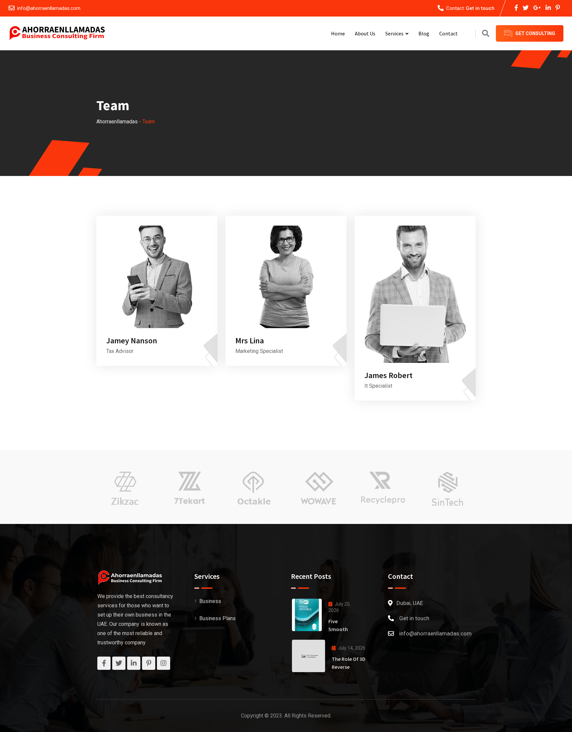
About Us (365, 33)
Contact (448, 33)
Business (210, 601)
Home (338, 33)
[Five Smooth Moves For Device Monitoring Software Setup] (307, 615)
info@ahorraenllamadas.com (48, 8)
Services (394, 33)
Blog (423, 33)
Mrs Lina (249, 340)
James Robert (388, 375)
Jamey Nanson (131, 340)
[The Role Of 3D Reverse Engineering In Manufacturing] (308, 656)
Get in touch (480, 8)
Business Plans (217, 618)
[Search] (485, 33)
